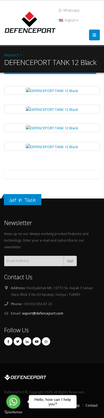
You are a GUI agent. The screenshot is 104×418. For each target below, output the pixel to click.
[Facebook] (8, 341)
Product (11, 55)
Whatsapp (71, 10)
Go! (70, 260)
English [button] (70, 20)
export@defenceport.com (42, 313)
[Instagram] (46, 341)
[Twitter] (18, 341)
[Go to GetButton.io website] (13, 412)
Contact (91, 405)
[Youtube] (36, 341)
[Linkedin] (27, 341)
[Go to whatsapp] (13, 402)
